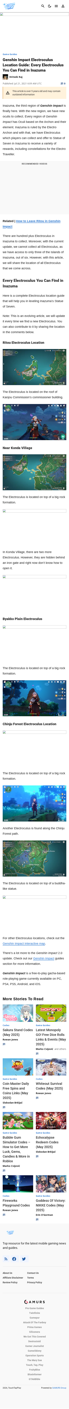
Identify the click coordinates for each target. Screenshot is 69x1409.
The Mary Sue (34, 1360)
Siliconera (34, 1332)
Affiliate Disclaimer (13, 1277)
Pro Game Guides (34, 1308)
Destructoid (34, 1341)
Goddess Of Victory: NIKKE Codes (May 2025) (50, 1205)
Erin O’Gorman (44, 1214)
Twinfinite (34, 1313)
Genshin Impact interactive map (24, 943)
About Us (7, 1273)
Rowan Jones (10, 1039)
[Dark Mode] (49, 6)
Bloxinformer (35, 1374)
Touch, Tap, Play (34, 1365)
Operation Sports (34, 1355)
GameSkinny (34, 1350)
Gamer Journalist (34, 1346)
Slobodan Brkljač (12, 1102)
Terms (30, 1277)
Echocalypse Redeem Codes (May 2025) (47, 1142)
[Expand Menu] (56, 6)
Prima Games (34, 1327)
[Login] (63, 6)
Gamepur (35, 1317)
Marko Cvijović (44, 1049)
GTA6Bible (34, 1379)
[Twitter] (24, 1258)
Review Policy (10, 1282)
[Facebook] (15, 1258)
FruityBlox (34, 1369)
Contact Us (33, 1273)
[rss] (6, 1258)
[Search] (43, 6)
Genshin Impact (43, 958)
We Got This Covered (34, 1336)
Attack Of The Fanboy (34, 1322)
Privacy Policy (34, 1282)
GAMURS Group (59, 1388)
